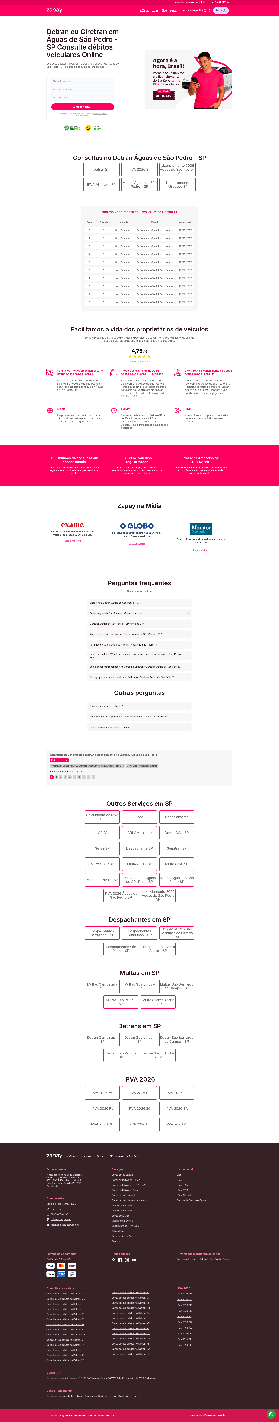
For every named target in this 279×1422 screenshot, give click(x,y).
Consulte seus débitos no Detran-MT (65, 1339)
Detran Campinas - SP (102, 1039)
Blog (164, 10)
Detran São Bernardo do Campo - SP (177, 1039)
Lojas (155, 10)
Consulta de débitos (80, 1156)
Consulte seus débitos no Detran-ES (130, 1318)
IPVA (139, 817)
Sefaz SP (102, 848)
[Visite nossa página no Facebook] (120, 1260)
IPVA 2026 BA (177, 1108)
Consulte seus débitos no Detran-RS (131, 1302)
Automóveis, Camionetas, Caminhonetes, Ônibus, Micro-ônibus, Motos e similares (87, 766)
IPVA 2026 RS (177, 1093)
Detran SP (101, 169)
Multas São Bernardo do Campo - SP (177, 986)
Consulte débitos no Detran (126, 1180)
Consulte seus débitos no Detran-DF (65, 1293)
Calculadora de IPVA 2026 (102, 817)
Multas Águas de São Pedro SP (177, 880)
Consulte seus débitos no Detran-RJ (130, 1292)
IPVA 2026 (182, 1190)
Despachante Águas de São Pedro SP (139, 880)
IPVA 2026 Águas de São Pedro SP (120, 895)
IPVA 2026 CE (139, 1124)
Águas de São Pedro (129, 1156)
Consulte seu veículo (122, 1174)
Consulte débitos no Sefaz (125, 1190)
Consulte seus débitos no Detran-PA (65, 1344)
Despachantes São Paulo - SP (121, 949)
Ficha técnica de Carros (124, 1236)
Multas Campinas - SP (102, 986)
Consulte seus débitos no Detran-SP (131, 1297)
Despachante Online (122, 1220)
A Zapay (144, 10)
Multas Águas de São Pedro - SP (139, 185)
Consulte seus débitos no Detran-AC (65, 1329)
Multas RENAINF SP (102, 880)
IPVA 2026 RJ (102, 1108)
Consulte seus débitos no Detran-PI (65, 1350)
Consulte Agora (81, 106)
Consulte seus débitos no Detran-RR (65, 1355)
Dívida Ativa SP (177, 833)
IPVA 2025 (182, 1185)
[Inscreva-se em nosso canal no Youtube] (134, 1260)
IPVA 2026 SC (139, 1108)
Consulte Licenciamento (124, 1195)
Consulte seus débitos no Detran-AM (131, 1323)
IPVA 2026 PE (176, 1124)
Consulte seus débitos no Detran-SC (65, 1309)
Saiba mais (150, 1378)
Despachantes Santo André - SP (158, 949)
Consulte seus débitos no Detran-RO (131, 1349)
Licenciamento (176, 817)
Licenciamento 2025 (122, 1205)
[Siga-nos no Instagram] (127, 1260)
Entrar (219, 10)
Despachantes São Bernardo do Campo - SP (177, 933)
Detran (100, 1156)
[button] (139, 603)
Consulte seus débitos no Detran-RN (131, 1308)
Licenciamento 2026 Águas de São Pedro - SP (177, 169)
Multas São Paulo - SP (121, 1002)
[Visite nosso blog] (113, 1260)
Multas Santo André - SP (158, 1002)
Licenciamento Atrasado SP (177, 185)
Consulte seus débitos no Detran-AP (65, 1324)
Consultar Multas (120, 1215)
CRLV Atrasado (139, 833)
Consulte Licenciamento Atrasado (129, 1200)
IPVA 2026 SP (139, 169)
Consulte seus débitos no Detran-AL (130, 1328)
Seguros (116, 1241)
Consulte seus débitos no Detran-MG (65, 1299)
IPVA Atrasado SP (101, 184)
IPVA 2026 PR (139, 1093)
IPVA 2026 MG (102, 1093)
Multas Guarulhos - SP (139, 986)
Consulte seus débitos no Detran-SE (130, 1354)
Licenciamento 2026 (122, 1210)
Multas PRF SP (176, 864)
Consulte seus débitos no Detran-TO (65, 1360)
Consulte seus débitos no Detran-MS (131, 1338)
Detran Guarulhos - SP (139, 1039)
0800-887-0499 (59, 1214)
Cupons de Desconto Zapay (191, 1200)
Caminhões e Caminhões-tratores (142, 766)
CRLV (102, 833)
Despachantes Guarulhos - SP (139, 933)
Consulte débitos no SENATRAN (129, 1185)
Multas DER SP (102, 864)
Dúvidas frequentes (61, 1219)
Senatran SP (177, 848)
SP (111, 1156)
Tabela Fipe (118, 1231)
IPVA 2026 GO (102, 1124)
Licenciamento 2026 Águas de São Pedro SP (158, 895)
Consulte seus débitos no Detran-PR (65, 1304)
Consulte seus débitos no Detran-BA (131, 1313)
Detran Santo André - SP (158, 1055)
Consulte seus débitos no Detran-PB (131, 1343)
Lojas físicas (57, 1209)
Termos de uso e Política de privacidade (90, 115)
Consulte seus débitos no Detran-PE (65, 1314)
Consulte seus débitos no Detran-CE (65, 1319)
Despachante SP (139, 848)
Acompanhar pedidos (193, 10)
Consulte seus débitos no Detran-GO (65, 1334)
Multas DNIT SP (139, 864)
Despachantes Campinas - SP (102, 933)
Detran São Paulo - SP (121, 1055)
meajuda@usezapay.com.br (65, 1224)
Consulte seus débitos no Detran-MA (131, 1333)
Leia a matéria (73, 540)
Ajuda (173, 10)
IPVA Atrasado (184, 1195)
